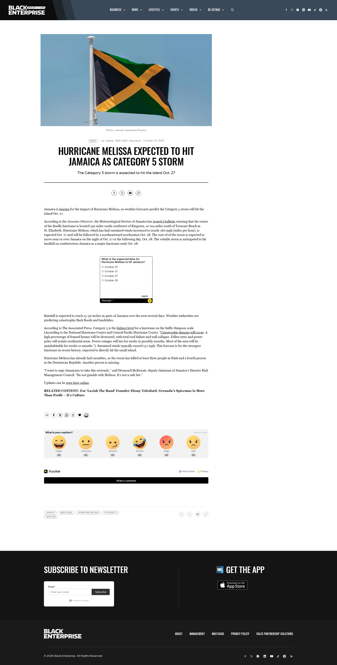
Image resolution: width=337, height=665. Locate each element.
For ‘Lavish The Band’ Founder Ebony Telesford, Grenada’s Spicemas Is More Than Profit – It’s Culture (124, 392)
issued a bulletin (164, 221)
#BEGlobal (66, 512)
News (93, 141)
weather (51, 517)
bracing (64, 209)
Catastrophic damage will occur (182, 332)
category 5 (110, 512)
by (121, 140)
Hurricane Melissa (88, 512)
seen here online (77, 383)
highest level (125, 328)
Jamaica (50, 512)
